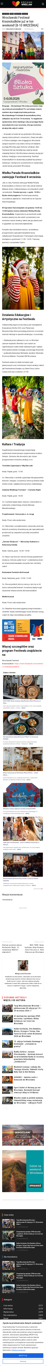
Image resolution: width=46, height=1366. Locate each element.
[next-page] (7, 1108)
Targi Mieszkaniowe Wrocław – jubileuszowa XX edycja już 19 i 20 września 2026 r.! (27, 1008)
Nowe (11, 14)
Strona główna (6, 10)
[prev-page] (3, 1108)
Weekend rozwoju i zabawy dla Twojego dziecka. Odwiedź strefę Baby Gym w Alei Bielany (28, 1069)
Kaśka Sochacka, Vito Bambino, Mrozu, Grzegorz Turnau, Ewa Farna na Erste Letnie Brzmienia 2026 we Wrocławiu (29, 1245)
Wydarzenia (18, 14)
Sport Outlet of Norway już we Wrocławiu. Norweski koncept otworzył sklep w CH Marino (27, 1090)
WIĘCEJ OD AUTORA (14, 1000)
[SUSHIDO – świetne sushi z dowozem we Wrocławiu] (7, 1080)
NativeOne (23, 889)
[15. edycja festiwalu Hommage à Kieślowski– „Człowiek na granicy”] (7, 1044)
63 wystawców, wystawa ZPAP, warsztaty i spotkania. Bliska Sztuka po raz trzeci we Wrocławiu (29, 1234)
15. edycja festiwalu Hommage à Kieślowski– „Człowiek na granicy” (28, 1043)
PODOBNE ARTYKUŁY (15, 997)
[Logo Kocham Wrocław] (23, 4)
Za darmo (25, 14)
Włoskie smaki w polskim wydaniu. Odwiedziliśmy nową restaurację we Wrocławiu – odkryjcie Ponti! (29, 1100)
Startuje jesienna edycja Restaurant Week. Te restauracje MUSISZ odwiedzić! (12, 948)
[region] (23, 1343)
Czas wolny (16, 10)
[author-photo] (23, 970)
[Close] (43, 1321)
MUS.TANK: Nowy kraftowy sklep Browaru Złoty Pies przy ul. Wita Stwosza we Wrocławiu (34, 948)
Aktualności (6, 1011)
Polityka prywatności (18, 1350)
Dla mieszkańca (7, 1082)
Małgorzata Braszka (13, 29)
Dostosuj (23, 1361)
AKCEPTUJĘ (23, 1355)
